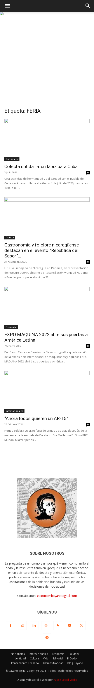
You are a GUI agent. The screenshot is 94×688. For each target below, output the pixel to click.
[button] (7, 6)
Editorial (58, 658)
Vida (46, 658)
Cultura (10, 237)
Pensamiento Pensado (25, 663)
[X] (81, 625)
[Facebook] (10, 625)
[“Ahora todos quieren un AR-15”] (47, 392)
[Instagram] (22, 625)
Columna (74, 654)
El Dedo (72, 658)
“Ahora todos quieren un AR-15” (36, 418)
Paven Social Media (65, 680)
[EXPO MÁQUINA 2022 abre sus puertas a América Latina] (47, 308)
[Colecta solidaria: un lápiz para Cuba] (47, 140)
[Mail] (46, 625)
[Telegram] (69, 625)
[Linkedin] (34, 625)
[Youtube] (47, 637)
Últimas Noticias (53, 663)
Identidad (20, 658)
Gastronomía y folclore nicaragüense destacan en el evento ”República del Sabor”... (41, 250)
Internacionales (14, 411)
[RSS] (57, 625)
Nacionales (12, 159)
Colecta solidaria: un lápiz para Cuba (41, 166)
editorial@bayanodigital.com (57, 596)
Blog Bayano (75, 663)
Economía (11, 327)
